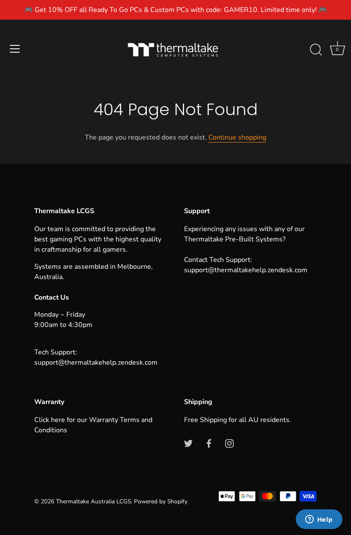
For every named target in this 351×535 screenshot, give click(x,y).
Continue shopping (237, 137)
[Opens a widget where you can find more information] (318, 520)
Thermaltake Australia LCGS (93, 501)
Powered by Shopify (160, 501)
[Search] (315, 50)
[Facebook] (209, 443)
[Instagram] (229, 443)
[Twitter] (188, 443)
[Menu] (15, 48)
